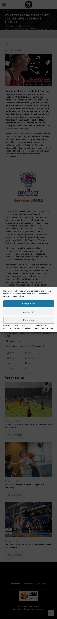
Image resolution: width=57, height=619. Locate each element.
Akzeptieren (28, 303)
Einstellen (28, 320)
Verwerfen (28, 312)
